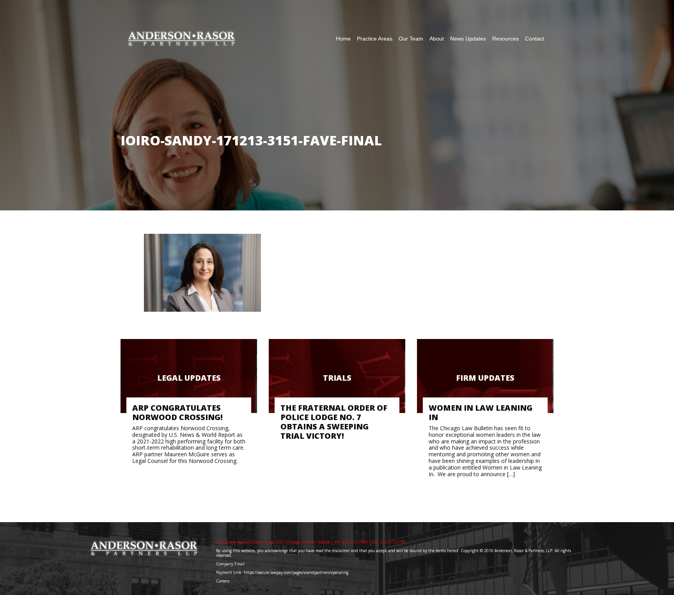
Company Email (230, 564)
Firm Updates (485, 378)
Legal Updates (189, 378)
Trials (337, 378)
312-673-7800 (355, 542)
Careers (223, 581)
